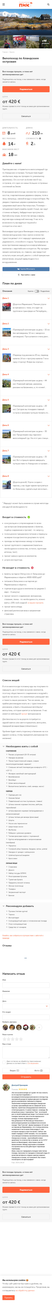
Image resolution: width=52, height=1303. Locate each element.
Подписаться (26, 89)
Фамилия (6, 991)
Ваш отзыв (6, 1044)
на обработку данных (25, 1290)
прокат (24, 714)
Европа (12, 52)
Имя (4, 980)
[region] (26, 396)
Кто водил (6, 1012)
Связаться (26, 116)
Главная (5, 52)
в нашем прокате (35, 603)
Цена (5, 97)
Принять (8, 1297)
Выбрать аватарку (9, 1022)
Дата (4, 1001)
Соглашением (32, 1063)
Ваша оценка (7, 1034)
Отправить (26, 1077)
